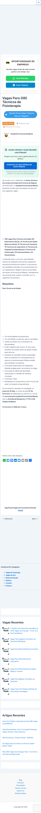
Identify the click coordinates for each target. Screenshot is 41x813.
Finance (9, 586)
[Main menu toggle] (38, 2)
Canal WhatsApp (22, 78)
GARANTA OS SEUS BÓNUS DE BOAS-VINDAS (21, 166)
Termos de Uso (20, 788)
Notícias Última (20, 793)
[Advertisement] (20, 33)
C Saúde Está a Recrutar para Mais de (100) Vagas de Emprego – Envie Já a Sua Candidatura (24, 630)
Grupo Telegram (22, 85)
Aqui (20, 510)
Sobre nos (20, 791)
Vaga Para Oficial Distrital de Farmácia (24, 649)
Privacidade (20, 785)
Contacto (20, 783)
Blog (20, 780)
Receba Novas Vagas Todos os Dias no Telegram (21, 114)
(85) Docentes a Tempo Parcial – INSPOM (17, 738)
